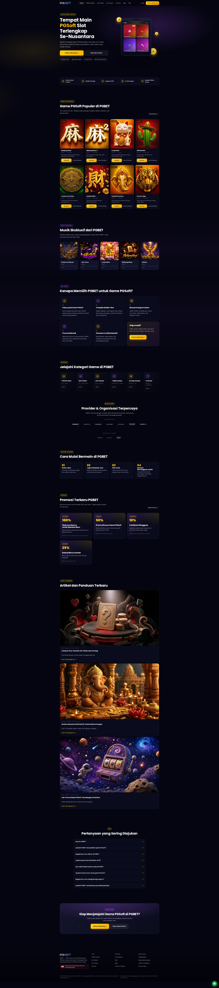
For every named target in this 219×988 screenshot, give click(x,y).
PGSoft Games (90, 3)
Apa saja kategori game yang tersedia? (89, 867)
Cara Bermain (119, 957)
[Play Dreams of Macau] (69, 251)
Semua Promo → (153, 507)
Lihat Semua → (153, 114)
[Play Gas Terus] (89, 251)
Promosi (118, 3)
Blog (124, 3)
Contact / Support (120, 966)
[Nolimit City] (143, 424)
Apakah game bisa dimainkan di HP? (88, 860)
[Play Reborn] (150, 251)
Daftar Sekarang (152, 3)
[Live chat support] (214, 983)
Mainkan (66, 160)
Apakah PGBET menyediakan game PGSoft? (91, 848)
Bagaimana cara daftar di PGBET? (87, 854)
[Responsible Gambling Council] (119, 438)
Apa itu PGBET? (81, 842)
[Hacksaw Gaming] (132, 424)
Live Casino (109, 3)
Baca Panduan (77, 160)
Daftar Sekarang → (71, 53)
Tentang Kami (142, 957)
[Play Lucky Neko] (109, 251)
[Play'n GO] (109, 424)
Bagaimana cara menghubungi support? (90, 879)
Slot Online (100, 3)
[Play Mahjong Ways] (130, 251)
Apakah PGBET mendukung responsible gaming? (92, 886)
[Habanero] (98, 424)
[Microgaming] (120, 424)
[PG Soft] (75, 424)
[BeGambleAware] (109, 438)
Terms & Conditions (143, 963)
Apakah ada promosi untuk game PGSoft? (90, 873)
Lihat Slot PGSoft (96, 53)
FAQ (129, 3)
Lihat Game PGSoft (119, 926)
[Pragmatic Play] (87, 424)
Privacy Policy (142, 966)
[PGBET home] (65, 3)
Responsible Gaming (144, 960)
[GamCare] (100, 438)
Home (81, 3)
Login (142, 3)
